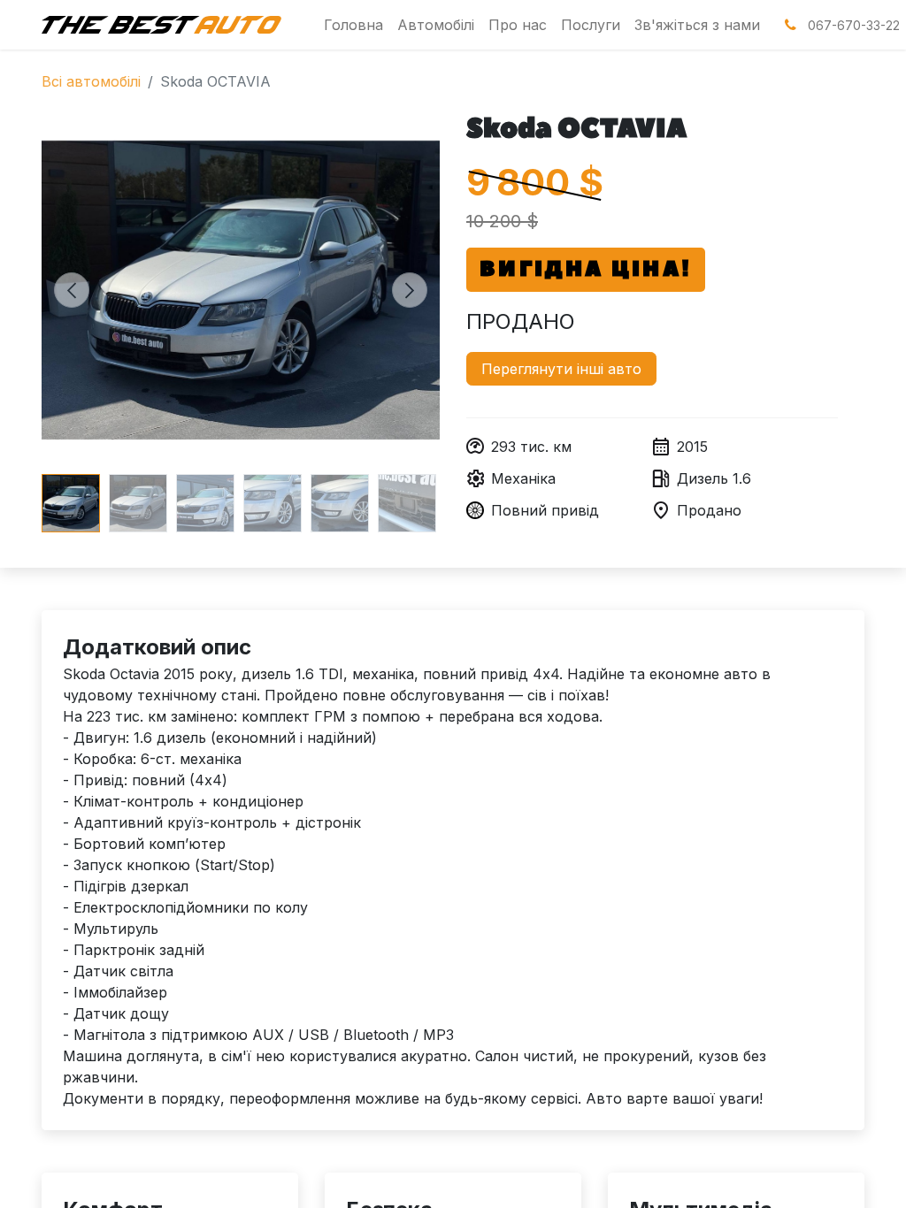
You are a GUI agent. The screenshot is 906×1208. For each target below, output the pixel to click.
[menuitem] (353, 24)
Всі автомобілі (91, 81)
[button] (72, 290)
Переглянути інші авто (561, 369)
